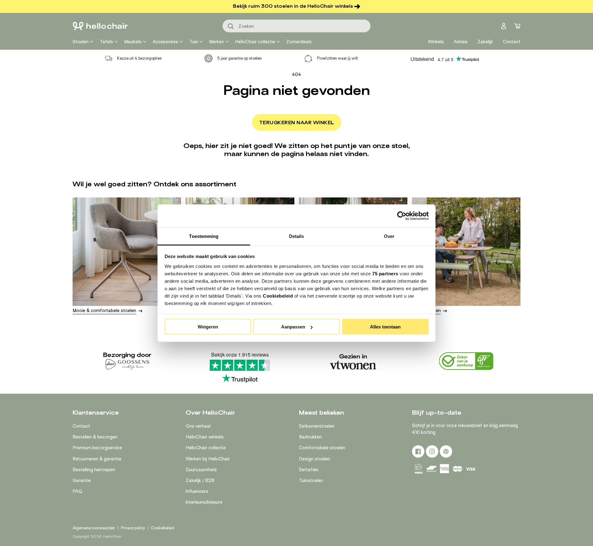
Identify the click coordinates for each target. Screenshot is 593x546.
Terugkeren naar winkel (296, 122)
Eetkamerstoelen (316, 426)
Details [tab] (296, 236)
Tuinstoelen (311, 480)
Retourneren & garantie (97, 458)
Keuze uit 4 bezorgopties (139, 58)
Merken (216, 41)
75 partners (385, 273)
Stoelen (81, 41)
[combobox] (296, 26)
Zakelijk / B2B (200, 480)
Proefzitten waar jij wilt (337, 58)
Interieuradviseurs (204, 502)
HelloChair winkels (205, 436)
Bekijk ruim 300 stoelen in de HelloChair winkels (293, 6)
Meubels (132, 41)
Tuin (193, 41)
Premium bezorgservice (97, 447)
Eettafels (308, 469)
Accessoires (165, 41)
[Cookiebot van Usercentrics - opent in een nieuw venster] (402, 216)
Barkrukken (310, 436)
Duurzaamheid (201, 469)
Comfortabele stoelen (322, 447)
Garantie (82, 480)
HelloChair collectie (255, 41)
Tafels (106, 41)
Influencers (197, 491)
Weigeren (208, 326)
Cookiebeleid (278, 295)
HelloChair (112, 536)
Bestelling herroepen (94, 469)
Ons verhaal (198, 426)
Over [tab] (389, 236)
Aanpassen (293, 326)
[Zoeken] (231, 26)
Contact (81, 426)
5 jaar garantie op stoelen (239, 58)
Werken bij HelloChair (208, 458)
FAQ (77, 491)
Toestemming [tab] (203, 236)
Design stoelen (314, 458)
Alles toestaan (385, 326)
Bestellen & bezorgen (95, 436)
